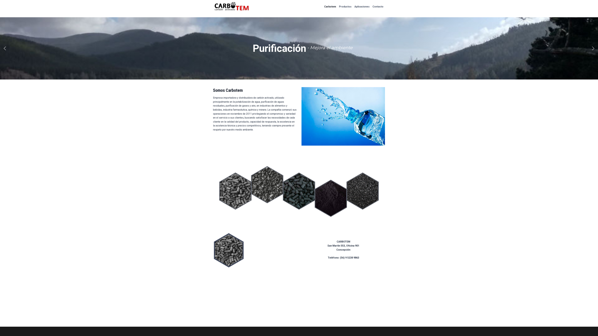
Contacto (378, 6)
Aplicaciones (362, 6)
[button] (4, 48)
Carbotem (330, 6)
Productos (345, 6)
